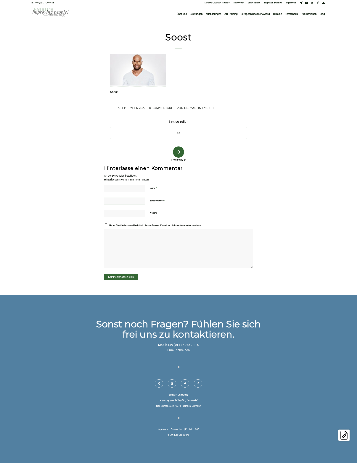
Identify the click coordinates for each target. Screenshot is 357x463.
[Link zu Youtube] (306, 3)
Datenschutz (177, 429)
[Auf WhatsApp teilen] (178, 133)
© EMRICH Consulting (178, 435)
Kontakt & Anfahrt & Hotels (217, 2)
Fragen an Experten (273, 2)
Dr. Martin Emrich (199, 108)
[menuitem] (217, 3)
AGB (197, 429)
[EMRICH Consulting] (51, 14)
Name (153, 188)
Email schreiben (178, 350)
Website (153, 213)
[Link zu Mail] (323, 3)
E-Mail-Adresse (157, 200)
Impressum (291, 2)
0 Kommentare (161, 108)
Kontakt (189, 429)
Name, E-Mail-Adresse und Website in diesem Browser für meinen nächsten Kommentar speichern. (155, 225)
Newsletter (239, 2)
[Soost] (138, 84)
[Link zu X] (312, 3)
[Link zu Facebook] (318, 3)
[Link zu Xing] (301, 3)
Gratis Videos (254, 2)
